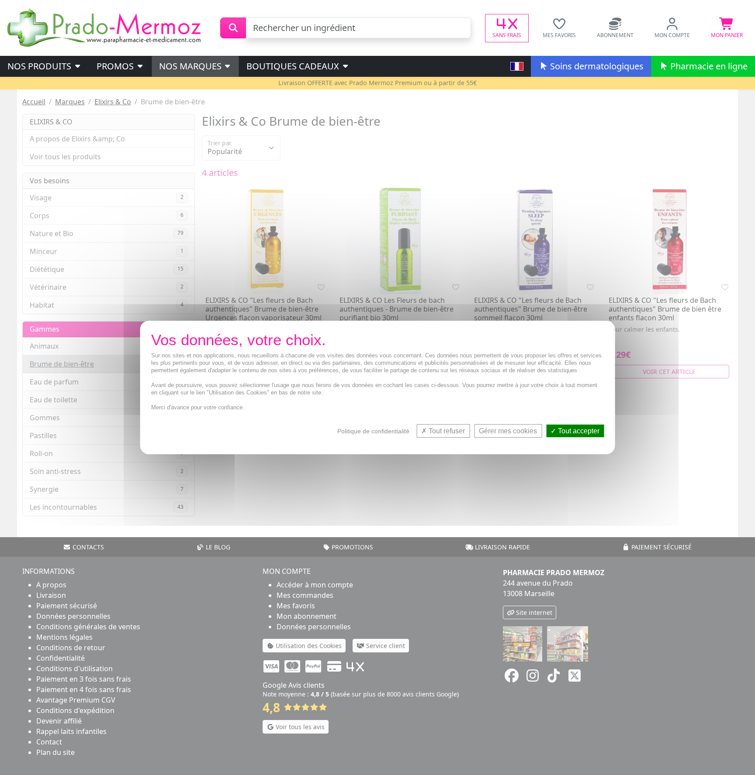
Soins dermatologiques (596, 66)
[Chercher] (233, 27)
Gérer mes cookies (508, 431)
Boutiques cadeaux (293, 66)
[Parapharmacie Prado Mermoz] (105, 27)
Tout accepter (577, 431)
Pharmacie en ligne (708, 66)
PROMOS (116, 66)
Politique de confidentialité (373, 431)
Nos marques (191, 66)
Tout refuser (446, 431)
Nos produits (40, 66)
